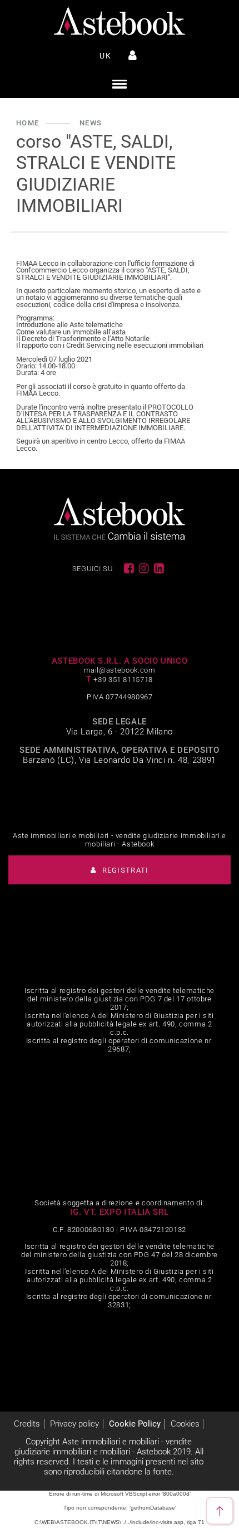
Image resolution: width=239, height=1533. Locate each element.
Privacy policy (74, 1424)
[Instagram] (144, 568)
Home (27, 123)
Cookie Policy (135, 1424)
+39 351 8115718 (123, 679)
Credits (27, 1424)
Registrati (123, 870)
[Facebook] (129, 568)
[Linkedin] (159, 568)
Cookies (185, 1424)
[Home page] (119, 21)
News (90, 123)
